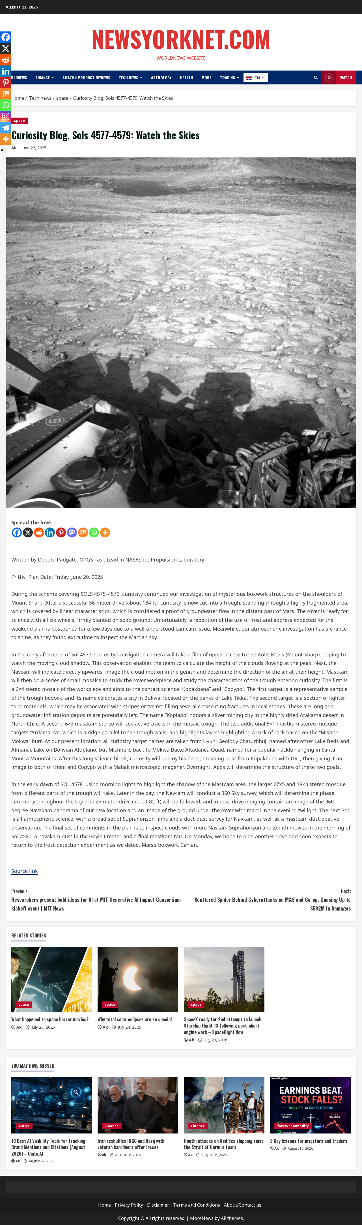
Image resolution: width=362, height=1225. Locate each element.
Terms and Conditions (196, 1205)
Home (104, 1205)
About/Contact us (242, 1205)
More (207, 77)
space (19, 120)
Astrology (161, 77)
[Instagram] (5, 116)
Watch (346, 77)
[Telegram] (5, 127)
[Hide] (2, 150)
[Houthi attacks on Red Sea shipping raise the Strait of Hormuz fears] (224, 1105)
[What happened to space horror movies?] (51, 979)
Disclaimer (158, 1205)
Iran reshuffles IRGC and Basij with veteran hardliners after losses (131, 1143)
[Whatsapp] (94, 532)
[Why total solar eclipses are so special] (138, 979)
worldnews (16, 77)
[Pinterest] (61, 532)
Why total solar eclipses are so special (135, 1019)
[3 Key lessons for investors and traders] (310, 1105)
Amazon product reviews (86, 77)
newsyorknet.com (181, 38)
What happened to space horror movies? (50, 1019)
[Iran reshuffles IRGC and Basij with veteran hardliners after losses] (138, 1105)
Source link (24, 870)
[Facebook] (17, 532)
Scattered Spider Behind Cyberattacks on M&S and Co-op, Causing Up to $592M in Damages (273, 899)
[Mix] (83, 532)
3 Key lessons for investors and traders (308, 1140)
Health (186, 77)
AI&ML (24, 1126)
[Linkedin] (50, 532)
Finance (43, 77)
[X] (28, 532)
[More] (105, 532)
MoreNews (202, 1218)
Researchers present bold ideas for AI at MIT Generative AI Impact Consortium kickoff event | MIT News (96, 899)
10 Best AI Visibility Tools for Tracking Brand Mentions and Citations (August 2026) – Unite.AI (48, 1147)
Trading (227, 77)
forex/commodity (293, 1126)
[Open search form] (316, 77)
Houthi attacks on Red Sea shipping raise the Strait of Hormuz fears (224, 1143)
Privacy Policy (129, 1205)
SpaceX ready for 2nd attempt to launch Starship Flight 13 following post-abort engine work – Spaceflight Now (222, 1025)
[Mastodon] (72, 532)
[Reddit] (39, 532)
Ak (19, 1027)
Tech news (128, 77)
